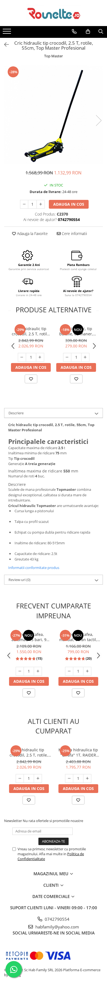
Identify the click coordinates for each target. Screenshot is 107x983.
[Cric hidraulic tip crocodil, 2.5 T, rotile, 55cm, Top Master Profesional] (53, 115)
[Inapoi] (4, 44)
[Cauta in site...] (101, 31)
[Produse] (7, 33)
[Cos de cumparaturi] (88, 31)
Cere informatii (74, 233)
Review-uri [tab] (19, 579)
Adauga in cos (68, 204)
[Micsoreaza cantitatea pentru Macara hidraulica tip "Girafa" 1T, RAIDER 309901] (69, 778)
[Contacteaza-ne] (74, 31)
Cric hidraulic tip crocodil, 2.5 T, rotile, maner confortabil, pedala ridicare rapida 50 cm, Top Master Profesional (31, 331)
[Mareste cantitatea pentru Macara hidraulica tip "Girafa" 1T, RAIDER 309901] (87, 778)
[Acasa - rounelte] (53, 13)
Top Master (53, 55)
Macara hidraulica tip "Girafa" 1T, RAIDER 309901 (78, 752)
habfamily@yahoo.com (56, 927)
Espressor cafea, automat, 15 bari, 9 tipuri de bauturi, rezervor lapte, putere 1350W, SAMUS (29, 637)
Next (98, 120)
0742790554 (56, 919)
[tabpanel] (53, 115)
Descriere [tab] (16, 412)
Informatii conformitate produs (33, 567)
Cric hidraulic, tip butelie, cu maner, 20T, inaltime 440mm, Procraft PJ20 (76, 331)
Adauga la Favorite (32, 233)
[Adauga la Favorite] (31, 379)
